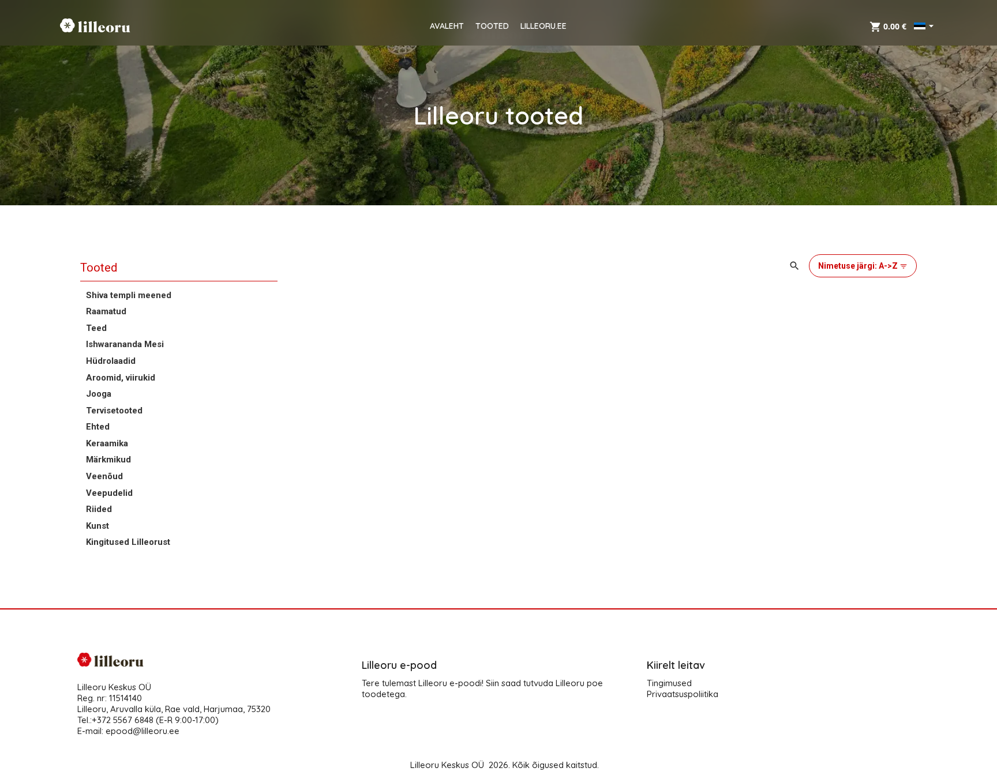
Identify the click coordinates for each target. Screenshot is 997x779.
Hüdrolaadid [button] (111, 361)
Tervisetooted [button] (114, 410)
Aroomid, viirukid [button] (120, 377)
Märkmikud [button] (108, 459)
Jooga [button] (98, 394)
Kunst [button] (97, 526)
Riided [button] (99, 509)
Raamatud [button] (106, 311)
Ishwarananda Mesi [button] (125, 344)
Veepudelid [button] (109, 493)
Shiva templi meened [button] (128, 295)
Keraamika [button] (107, 443)
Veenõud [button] (104, 476)
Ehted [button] (98, 427)
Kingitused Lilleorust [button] (128, 542)
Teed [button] (96, 328)
